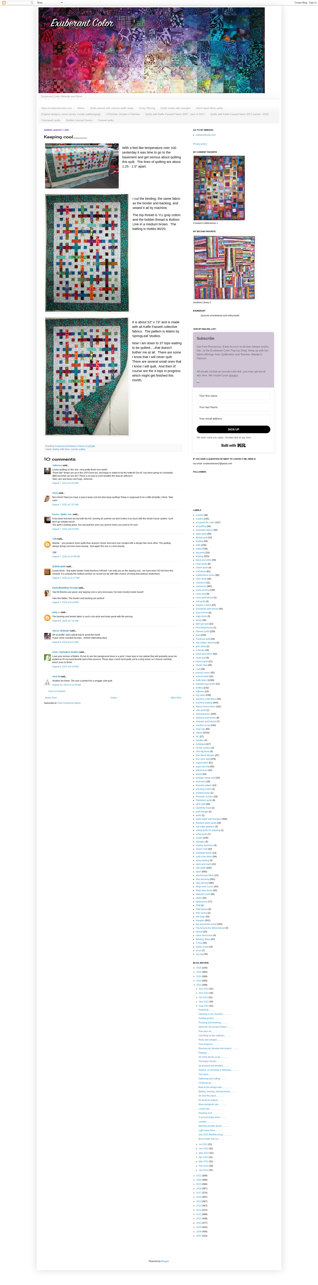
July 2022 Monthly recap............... (215, 1134)
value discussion (204, 935)
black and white (203, 560)
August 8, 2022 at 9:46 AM (65, 666)
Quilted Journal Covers (79, 120)
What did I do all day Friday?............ (216, 1027)
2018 (199, 1188)
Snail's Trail (201, 849)
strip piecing (202, 883)
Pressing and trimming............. (213, 1022)
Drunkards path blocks (207, 609)
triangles (200, 920)
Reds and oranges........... (211, 1039)
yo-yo (198, 950)
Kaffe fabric (65, 449)
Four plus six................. (210, 1031)
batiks (199, 549)
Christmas (201, 571)
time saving (201, 913)
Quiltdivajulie (59, 566)
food (198, 635)
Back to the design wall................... (215, 1087)
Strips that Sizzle (204, 890)
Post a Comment (57, 691)
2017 (199, 1192)
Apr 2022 (204, 1157)
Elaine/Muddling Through (65, 588)
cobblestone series (205, 575)
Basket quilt (201, 537)
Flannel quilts (106, 120)
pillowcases (202, 770)
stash (198, 871)
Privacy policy (200, 144)
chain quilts (201, 564)
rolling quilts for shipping (208, 830)
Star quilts (201, 868)
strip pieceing (202, 879)
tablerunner (201, 901)
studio (199, 898)
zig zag (199, 954)
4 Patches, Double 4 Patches (123, 114)
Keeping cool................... (210, 1113)
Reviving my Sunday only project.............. (219, 1048)
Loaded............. (206, 1121)
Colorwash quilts (50, 120)
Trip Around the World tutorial (210, 928)
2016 (199, 1197)
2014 (199, 1205)
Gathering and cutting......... (212, 1078)
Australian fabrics (204, 530)
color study (201, 579)
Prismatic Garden (204, 796)
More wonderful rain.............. (212, 1104)
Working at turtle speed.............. (214, 1126)
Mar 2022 (204, 1161)
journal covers (203, 672)
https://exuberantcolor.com (56, 108)
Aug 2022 (204, 1006)
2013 (199, 1210)
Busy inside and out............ (212, 1139)
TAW (198, 905)
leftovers (200, 691)
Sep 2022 (204, 1001)
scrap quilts (201, 834)
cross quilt (201, 594)
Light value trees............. (210, 1130)
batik (198, 545)
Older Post (176, 697)
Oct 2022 (204, 997)
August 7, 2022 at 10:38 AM (66, 556)
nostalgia (200, 744)
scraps (199, 838)
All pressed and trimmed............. (214, 1065)
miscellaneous (203, 714)
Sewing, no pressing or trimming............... (219, 1070)
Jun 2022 (204, 1148)
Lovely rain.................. (209, 1109)
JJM (54, 539)
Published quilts (204, 800)
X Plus (199, 943)
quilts (198, 815)
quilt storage (202, 811)
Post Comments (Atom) (69, 703)
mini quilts (201, 710)
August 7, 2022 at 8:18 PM (65, 602)
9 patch (199, 518)
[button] (233, 382)
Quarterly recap (203, 808)
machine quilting (78, 449)
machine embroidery (206, 699)
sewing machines (204, 845)
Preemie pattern (204, 785)
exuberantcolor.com (205, 135)
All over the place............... (211, 1095)
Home (80, 108)
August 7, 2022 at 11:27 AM (66, 578)
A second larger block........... (212, 1117)
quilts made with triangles (208, 819)
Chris (55, 493)
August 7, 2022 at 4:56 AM (65, 483)
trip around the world (206, 924)
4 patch (199, 515)
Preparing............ (207, 1009)
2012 (199, 1214)
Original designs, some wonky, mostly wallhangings (71, 114)
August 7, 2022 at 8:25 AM (65, 529)
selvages (200, 841)
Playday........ (205, 1053)
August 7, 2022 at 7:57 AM (65, 504)
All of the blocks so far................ (214, 1057)
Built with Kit (233, 445)
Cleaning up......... (207, 1083)
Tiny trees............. (207, 1074)
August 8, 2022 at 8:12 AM (65, 642)
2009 (199, 1227)
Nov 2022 (204, 993)
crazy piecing (202, 590)
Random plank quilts (206, 823)
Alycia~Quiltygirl (61, 630)
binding (55, 449)
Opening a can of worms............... (215, 1014)
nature (199, 732)
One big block (203, 751)
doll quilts (200, 601)
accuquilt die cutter (205, 522)
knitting (199, 687)
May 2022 (204, 1153)
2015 (199, 1201)
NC (197, 736)
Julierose (57, 465)
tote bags (200, 916)
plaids (199, 774)
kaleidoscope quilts (205, 684)
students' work (203, 894)
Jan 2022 (204, 1170)
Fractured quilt (203, 639)
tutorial (199, 931)
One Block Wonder (205, 755)
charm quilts (202, 567)
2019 (199, 1184)
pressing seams (204, 789)
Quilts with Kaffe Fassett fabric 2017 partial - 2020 (239, 114)
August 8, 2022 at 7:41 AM (65, 620)
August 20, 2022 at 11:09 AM (66, 685)
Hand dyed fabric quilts (209, 108)
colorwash (201, 586)
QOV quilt (200, 804)
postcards (201, 781)
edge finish (201, 616)
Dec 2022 (204, 988)
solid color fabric (204, 856)
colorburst (201, 582)
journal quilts (202, 676)
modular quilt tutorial (206, 721)
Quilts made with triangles (176, 108)
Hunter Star (201, 665)
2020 (199, 1180)
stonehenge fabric (205, 875)
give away (201, 646)
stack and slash (203, 864)
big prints (200, 552)
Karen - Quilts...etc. (62, 514)
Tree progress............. (209, 1044)
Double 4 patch (203, 605)
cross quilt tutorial (204, 597)
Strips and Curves (205, 886)
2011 (199, 1218)
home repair (202, 661)
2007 (199, 1236)
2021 (199, 1175)
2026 (199, 968)
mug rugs (200, 729)
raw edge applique (205, 826)
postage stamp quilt (205, 778)
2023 (199, 980)
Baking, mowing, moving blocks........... (217, 1091)
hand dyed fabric (204, 654)
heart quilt (201, 657)
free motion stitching (206, 642)
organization (202, 762)
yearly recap (202, 947)
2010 (199, 1223)
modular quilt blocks (206, 718)
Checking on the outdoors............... (216, 1035)
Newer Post (50, 697)
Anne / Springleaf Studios (65, 652)
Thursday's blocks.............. (211, 1061)
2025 (199, 972)
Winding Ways (203, 939)
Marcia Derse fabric (205, 706)
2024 (199, 976)
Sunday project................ (210, 1018)
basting (199, 541)
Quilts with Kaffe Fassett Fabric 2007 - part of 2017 (175, 114)
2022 (199, 985)
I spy (198, 669)
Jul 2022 (203, 1144)
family (199, 620)
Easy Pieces (202, 612)
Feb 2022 (204, 1166)
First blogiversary (204, 627)
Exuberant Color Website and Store (61, 96)
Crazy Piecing (147, 108)
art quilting (201, 526)
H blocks (200, 650)
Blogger (165, 1261)
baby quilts (201, 534)
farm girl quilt (202, 624)
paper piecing (203, 766)
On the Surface (203, 748)
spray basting (202, 860)
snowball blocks (204, 853)
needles (200, 740)
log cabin (200, 695)
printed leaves (203, 793)
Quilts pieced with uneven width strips (112, 108)
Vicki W (56, 676)
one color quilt (203, 759)
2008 (199, 1231)
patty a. (56, 612)
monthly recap (203, 725)
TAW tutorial (202, 909)
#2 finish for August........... (211, 1100)
